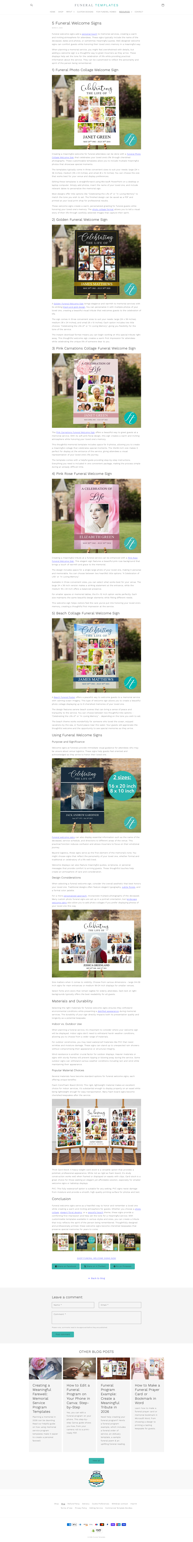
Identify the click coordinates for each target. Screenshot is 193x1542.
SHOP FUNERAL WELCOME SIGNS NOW (96, 1258)
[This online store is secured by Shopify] (96, 1530)
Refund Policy (74, 1504)
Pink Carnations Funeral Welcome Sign (75, 432)
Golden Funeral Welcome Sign (69, 304)
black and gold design (74, 307)
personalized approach (75, 896)
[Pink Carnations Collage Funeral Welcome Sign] (96, 427)
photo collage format (103, 209)
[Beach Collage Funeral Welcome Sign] (96, 692)
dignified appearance (108, 1011)
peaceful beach (95, 1212)
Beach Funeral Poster (64, 697)
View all (96, 1461)
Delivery (85, 1504)
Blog (63, 1504)
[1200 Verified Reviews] (96, 1487)
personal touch (89, 34)
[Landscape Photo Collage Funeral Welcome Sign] (96, 977)
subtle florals (128, 887)
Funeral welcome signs (63, 837)
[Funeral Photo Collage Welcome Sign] (96, 149)
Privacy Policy (81, 1508)
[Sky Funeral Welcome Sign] (96, 832)
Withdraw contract (120, 1504)
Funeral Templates (99, 1537)
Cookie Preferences (100, 1504)
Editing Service (96, 1508)
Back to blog (98, 1278)
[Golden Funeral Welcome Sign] (96, 298)
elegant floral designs (71, 1212)
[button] (31, 5)
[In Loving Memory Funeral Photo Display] (96, 1164)
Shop (56, 1504)
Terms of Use (66, 1508)
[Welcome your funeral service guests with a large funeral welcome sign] (96, 1253)
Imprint (133, 1504)
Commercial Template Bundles (118, 1508)
